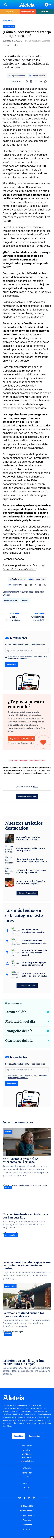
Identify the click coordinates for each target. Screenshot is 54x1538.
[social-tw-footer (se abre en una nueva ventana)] (29, 1497)
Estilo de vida (8, 20)
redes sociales (11, 1235)
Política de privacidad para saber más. (27, 657)
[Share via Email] (41, 81)
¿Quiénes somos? (27, 1515)
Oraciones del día (19, 1041)
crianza (8, 1132)
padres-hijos (10, 1286)
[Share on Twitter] (36, 81)
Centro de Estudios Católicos (37, 41)
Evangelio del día (19, 1031)
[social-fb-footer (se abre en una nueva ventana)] (24, 1497)
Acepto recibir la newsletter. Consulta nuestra (27, 657)
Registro (9, 11)
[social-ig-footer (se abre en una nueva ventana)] (34, 1497)
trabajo (24, 600)
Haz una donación (27, 1510)
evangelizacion (10, 600)
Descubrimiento (27, 1461)
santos (8, 1187)
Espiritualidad (27, 1454)
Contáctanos (27, 1525)
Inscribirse (11, 664)
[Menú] (10, 4)
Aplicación (27, 1476)
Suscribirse (18, 1436)
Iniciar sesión (34, 1436)
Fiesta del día (15, 1012)
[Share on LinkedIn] (31, 81)
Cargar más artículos (27, 893)
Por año (27, 1488)
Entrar (35, 786)
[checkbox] (6, 657)
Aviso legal (27, 1520)
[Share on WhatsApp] (45, 81)
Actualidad (27, 1450)
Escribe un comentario (27, 796)
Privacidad (27, 1529)
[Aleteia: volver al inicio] (27, 5)
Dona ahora (26, 11)
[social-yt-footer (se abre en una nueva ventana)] (19, 1497)
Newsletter (27, 1473)
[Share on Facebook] (27, 81)
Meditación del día (20, 1022)
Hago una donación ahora (20, 738)
